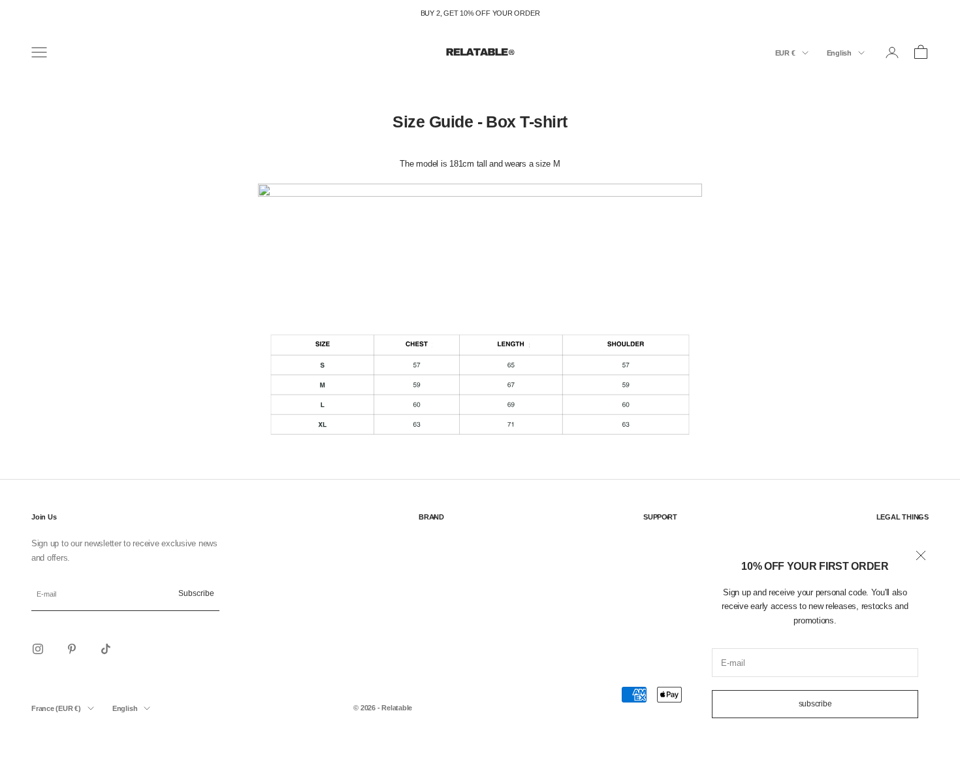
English (839, 53)
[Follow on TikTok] (105, 648)
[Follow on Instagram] (37, 648)
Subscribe (815, 703)
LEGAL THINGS (902, 517)
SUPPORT (660, 517)
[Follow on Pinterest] (71, 648)
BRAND (431, 517)
